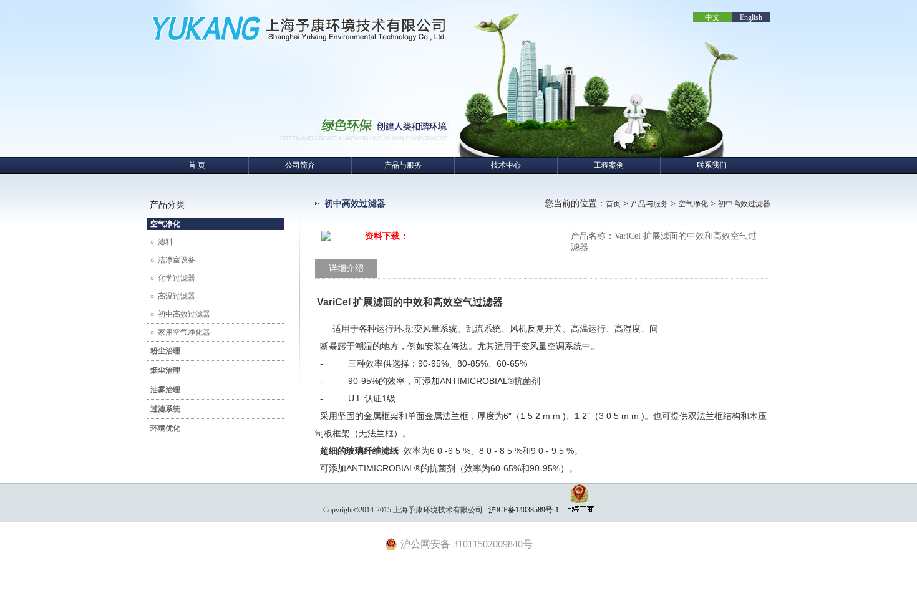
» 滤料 (160, 242)
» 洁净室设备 (171, 260)
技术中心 (506, 165)
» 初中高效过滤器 (178, 314)
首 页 (196, 165)
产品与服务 (403, 165)
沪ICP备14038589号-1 (523, 510)
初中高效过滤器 (744, 203)
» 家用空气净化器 (178, 332)
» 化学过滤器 (171, 278)
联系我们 (712, 165)
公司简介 (300, 165)
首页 (613, 203)
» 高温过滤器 (171, 296)
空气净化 (693, 203)
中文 (712, 17)
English (751, 17)
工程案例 (609, 165)
